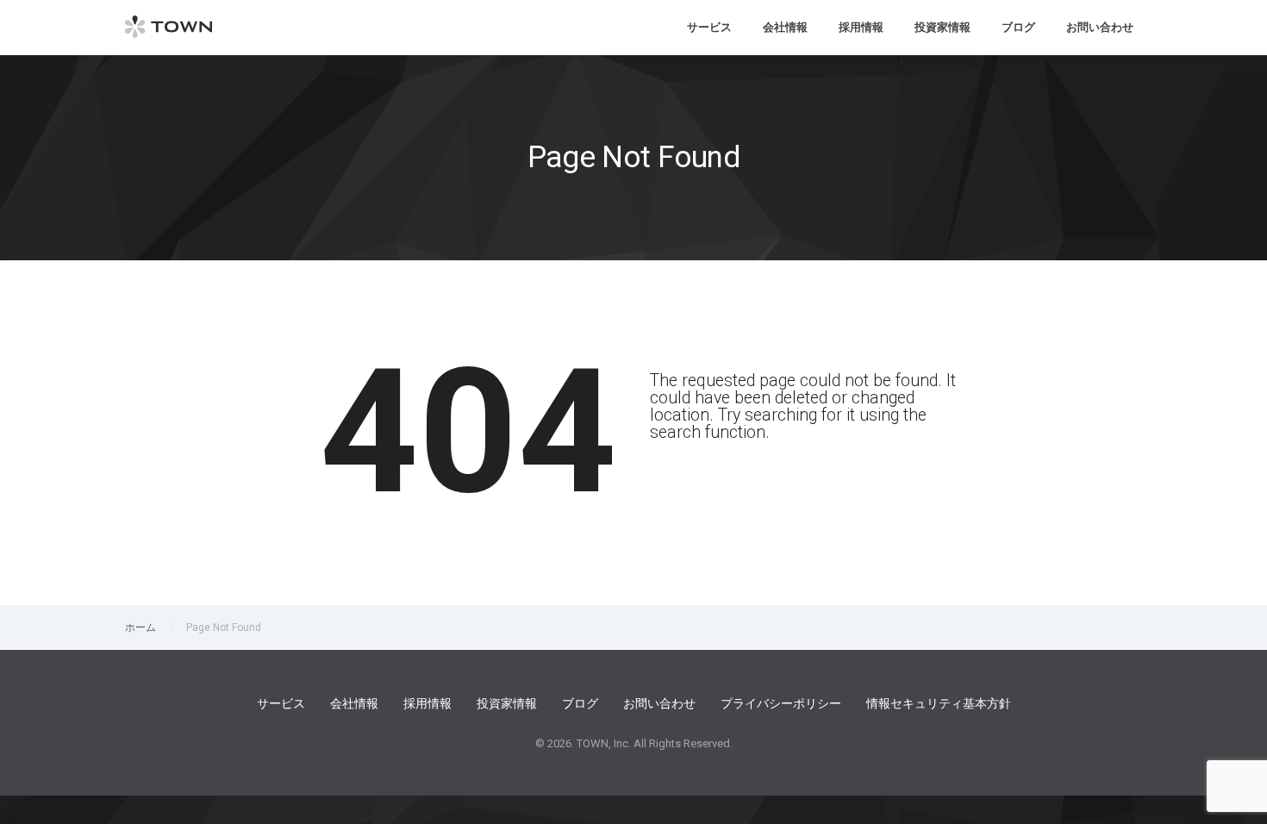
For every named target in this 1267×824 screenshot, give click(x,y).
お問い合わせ (1099, 27)
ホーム (140, 627)
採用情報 (861, 27)
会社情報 (785, 27)
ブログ (1018, 27)
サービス (709, 27)
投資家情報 (942, 27)
